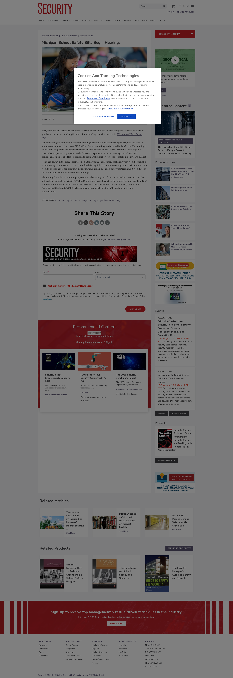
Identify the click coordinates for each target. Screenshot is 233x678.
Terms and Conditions (98, 98)
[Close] (157, 71)
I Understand (126, 116)
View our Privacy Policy (120, 108)
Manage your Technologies (103, 116)
